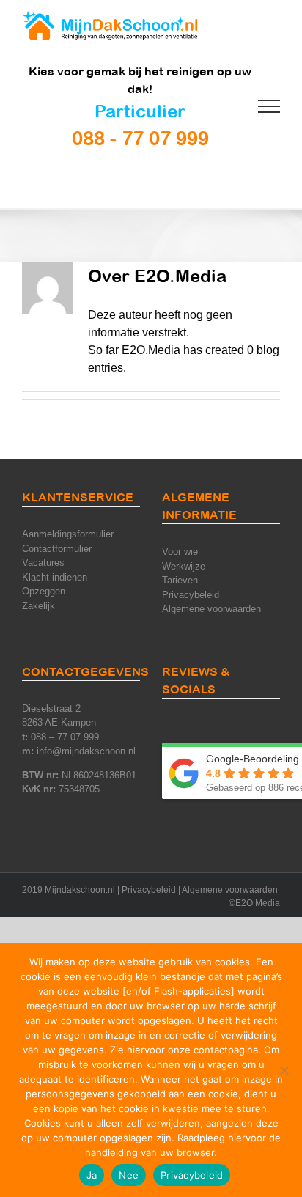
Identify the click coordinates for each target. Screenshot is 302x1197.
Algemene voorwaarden (211, 608)
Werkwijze (183, 566)
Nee (129, 1175)
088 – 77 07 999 (65, 737)
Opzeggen (43, 591)
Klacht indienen (54, 577)
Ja (91, 1175)
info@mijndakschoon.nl (86, 750)
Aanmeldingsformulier (68, 533)
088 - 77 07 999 (140, 138)
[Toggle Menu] (269, 106)
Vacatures (43, 562)
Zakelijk (38, 605)
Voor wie (180, 551)
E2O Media (257, 903)
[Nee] (283, 1070)
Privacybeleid (190, 594)
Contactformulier (57, 548)
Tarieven (180, 580)
